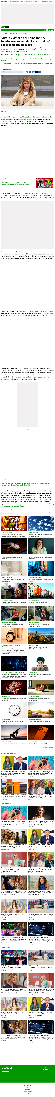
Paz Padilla (50, 1)
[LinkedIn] (39, 72)
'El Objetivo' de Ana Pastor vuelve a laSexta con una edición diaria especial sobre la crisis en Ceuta (40, 915)
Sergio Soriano (4, 799)
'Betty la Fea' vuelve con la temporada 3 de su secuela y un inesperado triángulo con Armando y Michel (14, 915)
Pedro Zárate (4, 776)
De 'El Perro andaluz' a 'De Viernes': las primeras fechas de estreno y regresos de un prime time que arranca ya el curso (13, 939)
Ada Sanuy (30, 826)
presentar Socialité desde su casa (37, 193)
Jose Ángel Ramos (5, 849)
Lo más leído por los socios (8, 753)
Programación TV (11, 30)
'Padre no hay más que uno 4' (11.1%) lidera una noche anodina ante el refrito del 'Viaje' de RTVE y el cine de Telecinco (40, 796)
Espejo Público (37, 1)
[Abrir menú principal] (53, 26)
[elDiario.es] (6, 1071)
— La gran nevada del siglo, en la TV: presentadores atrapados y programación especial (27, 63)
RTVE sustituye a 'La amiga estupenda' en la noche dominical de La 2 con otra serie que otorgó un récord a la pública (13, 892)
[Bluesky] (33, 72)
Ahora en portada (6, 803)
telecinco (22, 509)
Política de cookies (28, 1091)
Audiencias (19, 30)
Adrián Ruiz (30, 799)
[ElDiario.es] (48, 30)
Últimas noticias (5, 947)
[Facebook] (30, 72)
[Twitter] (36, 72)
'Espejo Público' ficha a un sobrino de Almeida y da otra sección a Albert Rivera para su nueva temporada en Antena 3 (14, 869)
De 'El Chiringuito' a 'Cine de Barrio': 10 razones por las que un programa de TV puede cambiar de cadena (12, 967)
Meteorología (29, 509)
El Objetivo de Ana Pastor (44, 1)
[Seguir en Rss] (48, 1069)
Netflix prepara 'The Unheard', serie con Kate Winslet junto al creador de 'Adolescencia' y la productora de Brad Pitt (40, 823)
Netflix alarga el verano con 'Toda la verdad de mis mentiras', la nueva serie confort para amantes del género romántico (40, 773)
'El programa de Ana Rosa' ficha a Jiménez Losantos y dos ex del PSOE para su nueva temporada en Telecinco (13, 773)
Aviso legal (27, 1089)
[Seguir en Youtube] (46, 1069)
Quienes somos (27, 1085)
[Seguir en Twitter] (40, 1069)
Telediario (32, 1)
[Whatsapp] (27, 72)
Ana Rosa (21, 1)
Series (35, 30)
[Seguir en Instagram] (43, 1069)
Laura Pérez (30, 776)
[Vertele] (7, 1068)
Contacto (28, 1087)
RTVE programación (27, 1)
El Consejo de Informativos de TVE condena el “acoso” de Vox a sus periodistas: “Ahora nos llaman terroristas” (13, 796)
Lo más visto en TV (27, 30)
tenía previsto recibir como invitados (41, 311)
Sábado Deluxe (15, 509)
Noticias (4, 30)
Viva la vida (8, 509)
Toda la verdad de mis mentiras (14, 1)
